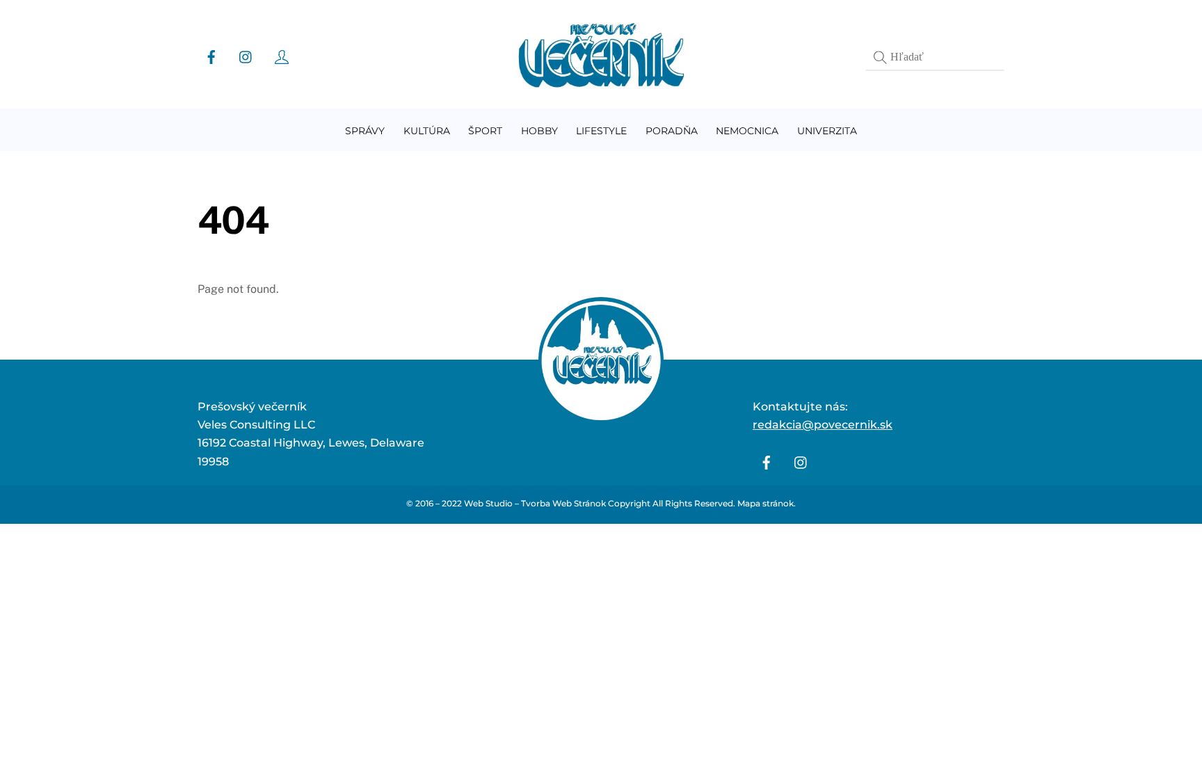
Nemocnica (747, 131)
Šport (485, 131)
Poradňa (672, 131)
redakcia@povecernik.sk (822, 424)
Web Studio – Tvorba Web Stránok (535, 503)
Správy (365, 131)
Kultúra (426, 131)
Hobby (539, 131)
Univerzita (827, 131)
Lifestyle (601, 131)
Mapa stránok (765, 503)
